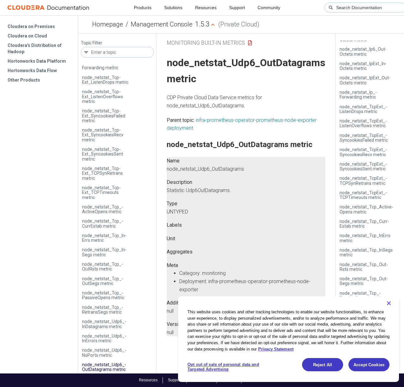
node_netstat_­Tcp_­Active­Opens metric (102, 209)
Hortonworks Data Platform (37, 61)
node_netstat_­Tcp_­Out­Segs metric (102, 281)
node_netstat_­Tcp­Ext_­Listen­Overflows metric (102, 96)
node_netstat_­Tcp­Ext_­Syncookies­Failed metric (103, 115)
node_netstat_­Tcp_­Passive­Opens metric (103, 295)
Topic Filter (91, 43)
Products (143, 7)
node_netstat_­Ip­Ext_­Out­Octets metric (365, 80)
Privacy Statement (276, 348)
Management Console (162, 24)
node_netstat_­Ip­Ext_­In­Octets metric (363, 66)
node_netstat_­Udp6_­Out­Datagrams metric (104, 367)
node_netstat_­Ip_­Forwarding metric (100, 65)
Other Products (24, 80)
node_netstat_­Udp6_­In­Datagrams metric (104, 324)
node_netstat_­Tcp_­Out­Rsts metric (102, 266)
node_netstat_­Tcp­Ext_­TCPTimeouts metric (101, 192)
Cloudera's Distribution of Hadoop (35, 48)
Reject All (322, 364)
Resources (206, 7)
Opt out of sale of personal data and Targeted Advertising (223, 367)
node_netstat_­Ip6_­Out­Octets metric (363, 51)
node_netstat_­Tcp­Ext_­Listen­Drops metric (105, 80)
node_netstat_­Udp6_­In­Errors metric (104, 338)
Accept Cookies (369, 364)
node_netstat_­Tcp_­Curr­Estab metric (102, 223)
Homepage (107, 24)
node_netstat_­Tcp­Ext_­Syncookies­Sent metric (102, 154)
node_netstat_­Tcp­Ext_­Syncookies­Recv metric (102, 135)
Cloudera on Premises (31, 26)
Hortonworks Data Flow (32, 70)
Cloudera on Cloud (27, 35)
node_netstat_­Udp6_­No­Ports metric (104, 352)
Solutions (173, 7)
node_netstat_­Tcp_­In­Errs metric (104, 238)
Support (237, 7)
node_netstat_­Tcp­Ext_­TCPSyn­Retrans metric (102, 173)
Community (269, 7)
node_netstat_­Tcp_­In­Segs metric (104, 252)
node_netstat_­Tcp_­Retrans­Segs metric (102, 310)
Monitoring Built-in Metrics (206, 42)
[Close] (389, 303)
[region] (288, 339)
